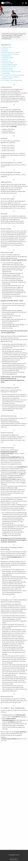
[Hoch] (14, 84)
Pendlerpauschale (6, 47)
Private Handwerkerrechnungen (10, 54)
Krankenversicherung (7, 70)
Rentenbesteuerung (7, 78)
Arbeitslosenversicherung (8, 66)
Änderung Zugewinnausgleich (9, 64)
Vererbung (5, 49)
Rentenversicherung (7, 68)
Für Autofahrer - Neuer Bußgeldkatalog (12, 80)
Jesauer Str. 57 (14, 859)
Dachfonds (5, 59)
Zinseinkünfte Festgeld (8, 57)
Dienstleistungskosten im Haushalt (11, 52)
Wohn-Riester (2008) (7, 63)
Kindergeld (5, 50)
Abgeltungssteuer (6, 56)
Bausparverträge (6, 61)
